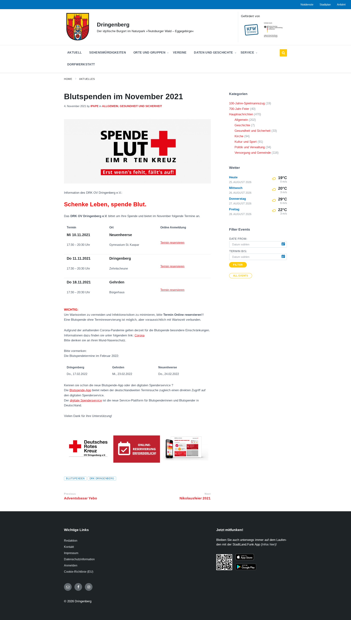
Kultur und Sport (246, 141)
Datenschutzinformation (79, 559)
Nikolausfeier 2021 (195, 498)
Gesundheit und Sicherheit (141, 106)
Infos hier (268, 544)
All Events (240, 275)
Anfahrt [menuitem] (341, 4)
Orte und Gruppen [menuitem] (149, 52)
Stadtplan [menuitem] (325, 4)
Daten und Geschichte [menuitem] (213, 52)
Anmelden (70, 565)
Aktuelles (87, 78)
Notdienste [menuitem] (307, 4)
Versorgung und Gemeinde (253, 152)
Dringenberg (113, 25)
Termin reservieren (172, 242)
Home (68, 78)
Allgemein (110, 106)
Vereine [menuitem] (179, 52)
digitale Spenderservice (86, 400)
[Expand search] (283, 52)
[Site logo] (77, 39)
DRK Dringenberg (102, 478)
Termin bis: (238, 251)
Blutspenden (75, 478)
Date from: (238, 238)
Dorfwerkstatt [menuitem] (81, 64)
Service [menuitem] (247, 52)
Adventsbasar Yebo (80, 498)
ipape (94, 106)
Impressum (71, 553)
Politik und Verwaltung (250, 147)
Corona (139, 335)
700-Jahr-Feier (239, 109)
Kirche (239, 136)
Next (208, 493)
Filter (238, 264)
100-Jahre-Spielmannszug (247, 103)
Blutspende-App (80, 390)
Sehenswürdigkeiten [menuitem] (107, 52)
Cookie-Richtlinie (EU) (78, 571)
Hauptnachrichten (241, 114)
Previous (70, 493)
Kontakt (69, 546)
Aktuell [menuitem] (74, 52)
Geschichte (242, 125)
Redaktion (70, 540)
